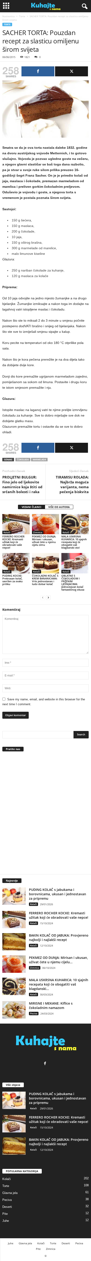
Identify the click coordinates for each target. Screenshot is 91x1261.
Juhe (5, 1220)
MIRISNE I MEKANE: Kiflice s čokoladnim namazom (51, 1005)
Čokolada (23, 459)
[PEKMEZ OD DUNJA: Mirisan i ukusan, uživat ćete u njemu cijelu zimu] (45, 524)
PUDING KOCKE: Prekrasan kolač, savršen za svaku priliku (12, 580)
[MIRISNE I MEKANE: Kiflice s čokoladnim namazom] (14, 1009)
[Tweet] (71, 71)
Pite (5, 1214)
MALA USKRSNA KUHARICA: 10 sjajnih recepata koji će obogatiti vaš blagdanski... (58, 984)
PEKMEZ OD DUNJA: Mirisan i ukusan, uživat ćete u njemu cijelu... (58, 959)
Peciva (33, 1013)
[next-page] (48, 597)
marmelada (39, 459)
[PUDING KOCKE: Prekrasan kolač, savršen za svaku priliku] (16, 563)
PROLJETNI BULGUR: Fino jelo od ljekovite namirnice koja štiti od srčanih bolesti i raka (22, 484)
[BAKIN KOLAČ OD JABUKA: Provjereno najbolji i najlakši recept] (14, 942)
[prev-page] (42, 597)
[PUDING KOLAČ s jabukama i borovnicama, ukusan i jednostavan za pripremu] (14, 896)
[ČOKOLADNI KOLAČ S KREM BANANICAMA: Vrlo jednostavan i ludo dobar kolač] (45, 563)
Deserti (7, 1207)
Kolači (7, 532)
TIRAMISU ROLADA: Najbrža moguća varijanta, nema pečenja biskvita (72, 484)
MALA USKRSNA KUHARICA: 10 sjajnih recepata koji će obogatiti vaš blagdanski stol (74, 542)
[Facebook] (45, 1064)
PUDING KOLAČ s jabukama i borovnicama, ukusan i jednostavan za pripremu (57, 894)
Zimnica (37, 532)
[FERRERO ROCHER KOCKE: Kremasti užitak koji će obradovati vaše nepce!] (16, 524)
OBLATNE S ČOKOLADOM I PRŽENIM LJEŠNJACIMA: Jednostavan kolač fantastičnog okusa (72, 582)
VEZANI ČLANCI (31, 507)
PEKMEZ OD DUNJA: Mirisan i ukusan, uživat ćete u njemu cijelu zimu (44, 540)
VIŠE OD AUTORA (59, 507)
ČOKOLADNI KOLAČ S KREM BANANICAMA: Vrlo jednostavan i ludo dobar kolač (45, 580)
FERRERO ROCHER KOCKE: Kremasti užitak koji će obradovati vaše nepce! (13, 542)
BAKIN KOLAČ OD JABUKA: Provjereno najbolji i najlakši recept (58, 937)
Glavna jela (10, 1193)
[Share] (37, 71)
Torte (22, 16)
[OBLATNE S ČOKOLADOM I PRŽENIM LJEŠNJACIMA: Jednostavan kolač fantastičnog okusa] (75, 563)
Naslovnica (8, 16)
